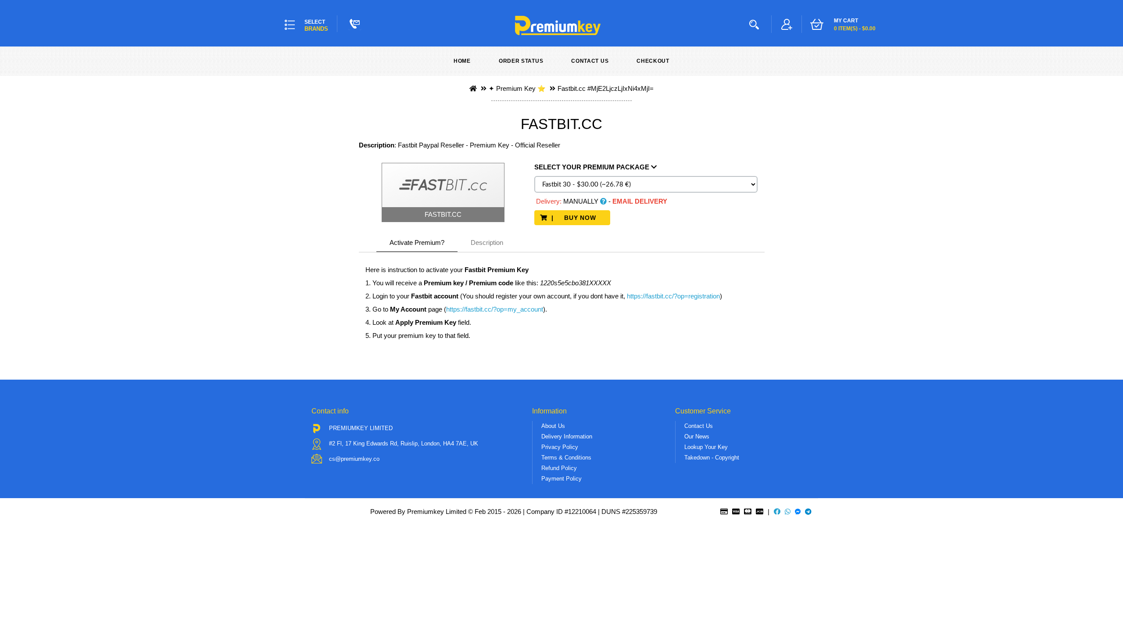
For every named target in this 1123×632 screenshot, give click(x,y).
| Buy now (575, 217)
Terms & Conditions (566, 457)
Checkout (653, 61)
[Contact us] (355, 23)
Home (462, 61)
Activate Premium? (417, 242)
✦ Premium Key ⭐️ (517, 88)
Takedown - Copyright (711, 457)
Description (487, 242)
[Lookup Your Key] (756, 24)
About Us (553, 426)
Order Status (521, 61)
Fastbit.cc (572, 88)
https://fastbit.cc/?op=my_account (494, 309)
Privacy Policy (559, 447)
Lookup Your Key (706, 447)
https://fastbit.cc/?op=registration (672, 296)
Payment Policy (561, 478)
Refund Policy (559, 468)
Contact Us (589, 61)
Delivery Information (566, 436)
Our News (696, 436)
